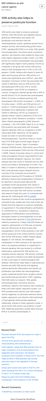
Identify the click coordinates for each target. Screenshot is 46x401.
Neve (13, 399)
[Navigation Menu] (41, 6)
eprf (5, 26)
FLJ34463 (32, 196)
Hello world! (30, 392)
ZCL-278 (30, 219)
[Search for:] (23, 322)
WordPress (30, 399)
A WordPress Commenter (12, 392)
